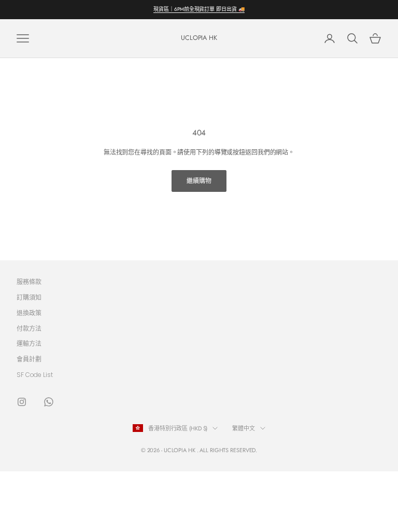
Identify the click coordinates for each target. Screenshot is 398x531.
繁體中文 (243, 428)
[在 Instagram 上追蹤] (22, 402)
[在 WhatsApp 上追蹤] (49, 402)
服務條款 (29, 281)
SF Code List (35, 374)
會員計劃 (29, 359)
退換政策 (29, 313)
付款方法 (29, 328)
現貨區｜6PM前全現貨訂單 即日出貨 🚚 (198, 9)
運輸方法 (29, 343)
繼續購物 (199, 180)
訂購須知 (29, 297)
